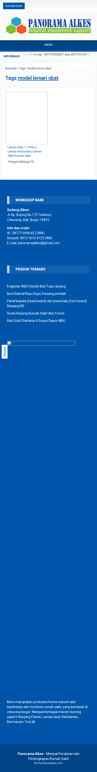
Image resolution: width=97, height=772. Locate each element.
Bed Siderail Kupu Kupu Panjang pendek (36, 294)
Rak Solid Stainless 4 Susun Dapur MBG (36, 321)
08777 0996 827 (24, 233)
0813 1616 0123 (32, 238)
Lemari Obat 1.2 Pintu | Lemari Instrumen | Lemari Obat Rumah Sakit (25, 151)
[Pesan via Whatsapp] (76, 6)
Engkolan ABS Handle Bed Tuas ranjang (36, 286)
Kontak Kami (13, 6)
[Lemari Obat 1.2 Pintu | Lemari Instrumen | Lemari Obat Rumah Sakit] (27, 118)
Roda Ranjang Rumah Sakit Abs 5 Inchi (35, 313)
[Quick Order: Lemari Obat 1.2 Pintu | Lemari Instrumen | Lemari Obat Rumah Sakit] (45, 140)
